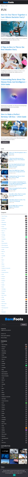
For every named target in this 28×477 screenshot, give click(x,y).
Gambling (4, 224)
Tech (3, 274)
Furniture (4, 291)
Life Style (4, 270)
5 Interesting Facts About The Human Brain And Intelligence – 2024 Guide (14, 81)
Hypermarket (4, 243)
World (3, 299)
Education (4, 222)
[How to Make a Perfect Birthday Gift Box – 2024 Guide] (14, 128)
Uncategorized (5, 307)
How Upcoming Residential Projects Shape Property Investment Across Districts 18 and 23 (17, 165)
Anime (3, 232)
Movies (3, 251)
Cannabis (4, 239)
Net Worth (4, 295)
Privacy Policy (4, 337)
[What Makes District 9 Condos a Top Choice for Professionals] (4, 201)
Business (3, 218)
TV (2, 257)
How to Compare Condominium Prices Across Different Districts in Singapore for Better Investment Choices (17, 183)
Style (3, 287)
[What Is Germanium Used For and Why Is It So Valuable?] (4, 190)
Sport (3, 259)
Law (3, 262)
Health (3, 220)
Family (3, 284)
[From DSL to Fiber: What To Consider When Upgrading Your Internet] (4, 195)
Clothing (3, 289)
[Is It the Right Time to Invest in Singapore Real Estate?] (4, 207)
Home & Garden (5, 247)
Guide (3, 249)
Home (3, 5)
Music (3, 264)
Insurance (4, 311)
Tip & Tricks (4, 216)
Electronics (4, 303)
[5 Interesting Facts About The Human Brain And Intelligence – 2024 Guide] (14, 96)
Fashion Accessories (6, 268)
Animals (3, 255)
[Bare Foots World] (8, 2)
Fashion (3, 280)
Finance (3, 276)
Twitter (2, 467)
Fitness (3, 301)
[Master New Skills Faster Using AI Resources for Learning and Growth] (4, 172)
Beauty (3, 278)
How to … (4, 230)
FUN (3, 297)
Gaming (3, 234)
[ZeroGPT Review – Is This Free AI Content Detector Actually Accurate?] (5, 451)
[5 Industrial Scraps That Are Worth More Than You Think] (4, 178)
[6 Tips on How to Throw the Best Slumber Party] (14, 61)
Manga (3, 293)
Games (3, 430)
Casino (3, 266)
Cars (3, 253)
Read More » (5, 42)
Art (2, 309)
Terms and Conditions (5, 335)
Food (3, 282)
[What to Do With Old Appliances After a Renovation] (4, 154)
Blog (3, 241)
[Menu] (1, 2)
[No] (26, 473)
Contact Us (3, 333)
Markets (3, 305)
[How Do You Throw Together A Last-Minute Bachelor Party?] (14, 29)
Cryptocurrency (5, 272)
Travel (3, 237)
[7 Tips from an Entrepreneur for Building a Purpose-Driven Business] (4, 160)
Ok (14, 475)
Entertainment (5, 245)
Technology (4, 228)
